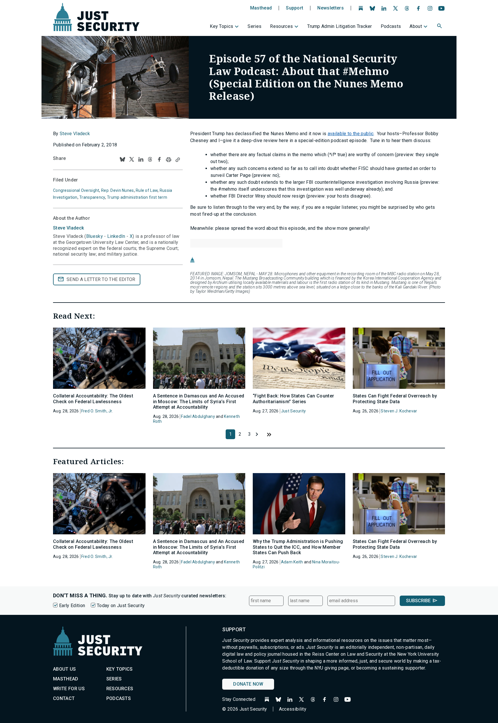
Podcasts (391, 26)
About (416, 26)
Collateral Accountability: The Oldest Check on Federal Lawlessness (93, 398)
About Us (64, 669)
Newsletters (330, 8)
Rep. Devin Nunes (117, 190)
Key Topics (221, 26)
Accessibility (292, 709)
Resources (281, 26)
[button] (440, 27)
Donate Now (248, 684)
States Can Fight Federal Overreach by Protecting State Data (395, 398)
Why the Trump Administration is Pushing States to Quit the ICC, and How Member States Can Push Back (298, 547)
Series (254, 26)
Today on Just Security (121, 605)
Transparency (92, 197)
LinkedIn (116, 236)
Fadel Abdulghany (198, 416)
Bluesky (94, 236)
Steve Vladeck (75, 133)
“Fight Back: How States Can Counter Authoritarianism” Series (293, 398)
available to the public (350, 133)
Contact (64, 698)
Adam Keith (292, 562)
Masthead (261, 8)
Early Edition (72, 605)
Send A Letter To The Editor (101, 279)
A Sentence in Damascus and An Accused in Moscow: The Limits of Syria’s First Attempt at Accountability (198, 401)
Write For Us (69, 688)
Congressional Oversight (76, 190)
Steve (68, 228)
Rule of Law (147, 190)
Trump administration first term (137, 197)
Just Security (293, 411)
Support (294, 8)
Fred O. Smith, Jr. (97, 411)
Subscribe (418, 600)
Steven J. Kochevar (399, 411)
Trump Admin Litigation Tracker (339, 26)
